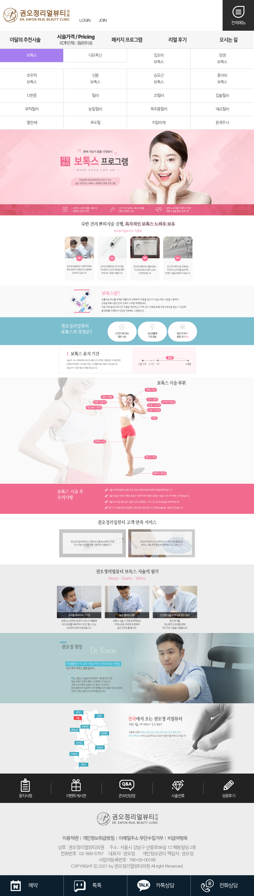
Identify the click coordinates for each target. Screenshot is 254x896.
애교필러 (222, 109)
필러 (95, 95)
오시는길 (228, 40)
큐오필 (95, 122)
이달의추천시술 (25, 40)
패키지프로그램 (127, 40)
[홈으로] (36, 15)
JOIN (102, 20)
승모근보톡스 (159, 78)
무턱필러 (31, 109)
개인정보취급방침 (98, 838)
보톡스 (32, 55)
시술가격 (76, 40)
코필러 (159, 95)
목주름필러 (158, 109)
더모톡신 (95, 55)
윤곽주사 (222, 122)
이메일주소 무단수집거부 (141, 838)
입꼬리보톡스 (159, 58)
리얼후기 (177, 40)
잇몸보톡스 (95, 78)
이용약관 (70, 838)
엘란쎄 (32, 122)
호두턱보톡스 (32, 78)
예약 (33, 885)
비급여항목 (178, 838)
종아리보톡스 (222, 78)
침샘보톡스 (222, 58)
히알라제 (158, 122)
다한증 (32, 95)
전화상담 (228, 885)
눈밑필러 (95, 109)
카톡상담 (165, 885)
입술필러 (222, 95)
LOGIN (84, 20)
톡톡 (97, 885)
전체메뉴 (238, 22)
